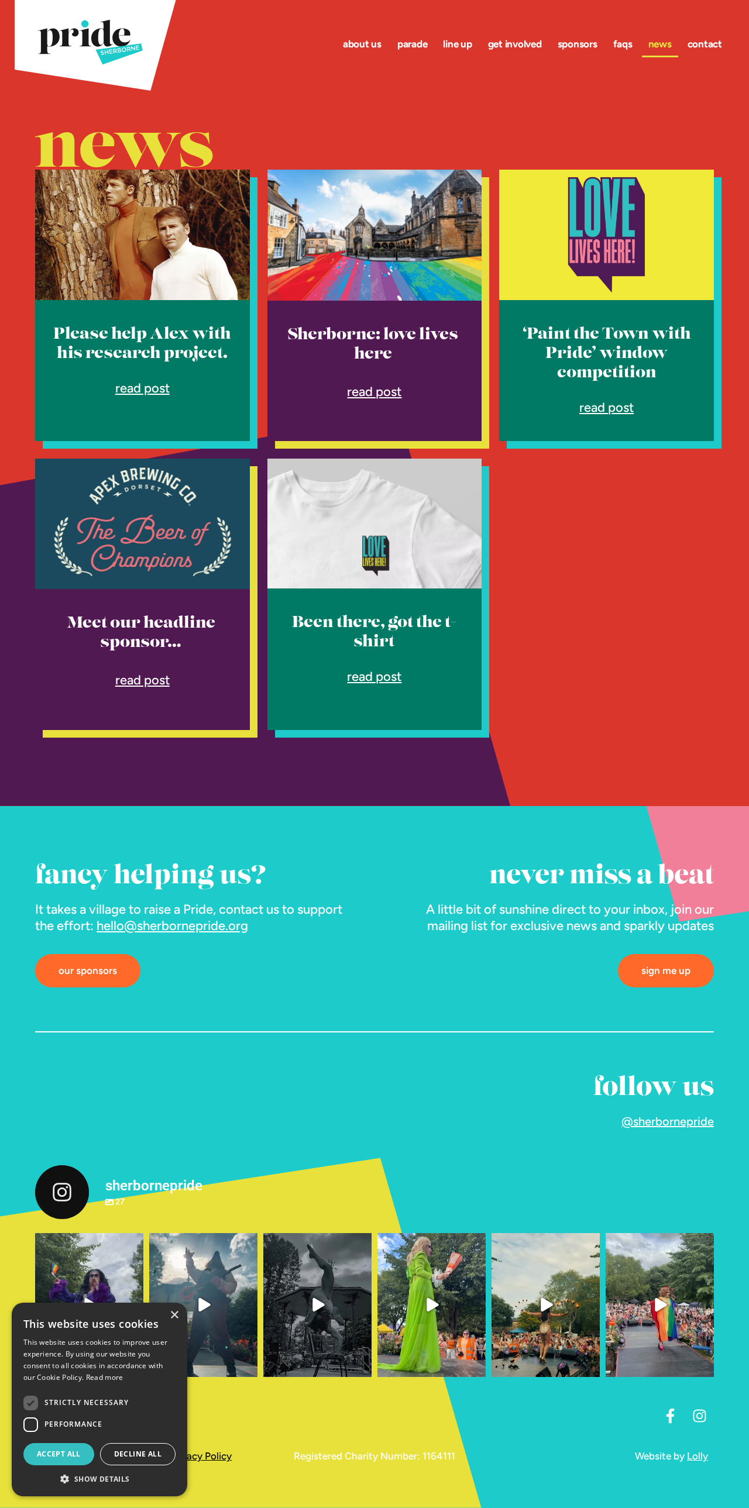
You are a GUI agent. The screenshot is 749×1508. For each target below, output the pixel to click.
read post (142, 388)
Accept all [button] (59, 1454)
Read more (104, 1377)
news (660, 44)
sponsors (577, 44)
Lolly (697, 1456)
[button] (99, 1479)
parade (412, 44)
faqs (623, 44)
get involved (515, 44)
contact (705, 44)
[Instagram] (699, 1415)
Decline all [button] (138, 1454)
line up (457, 44)
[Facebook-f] (670, 1415)
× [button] (174, 1315)
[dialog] (99, 1399)
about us (362, 44)
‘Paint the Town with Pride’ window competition (607, 354)
